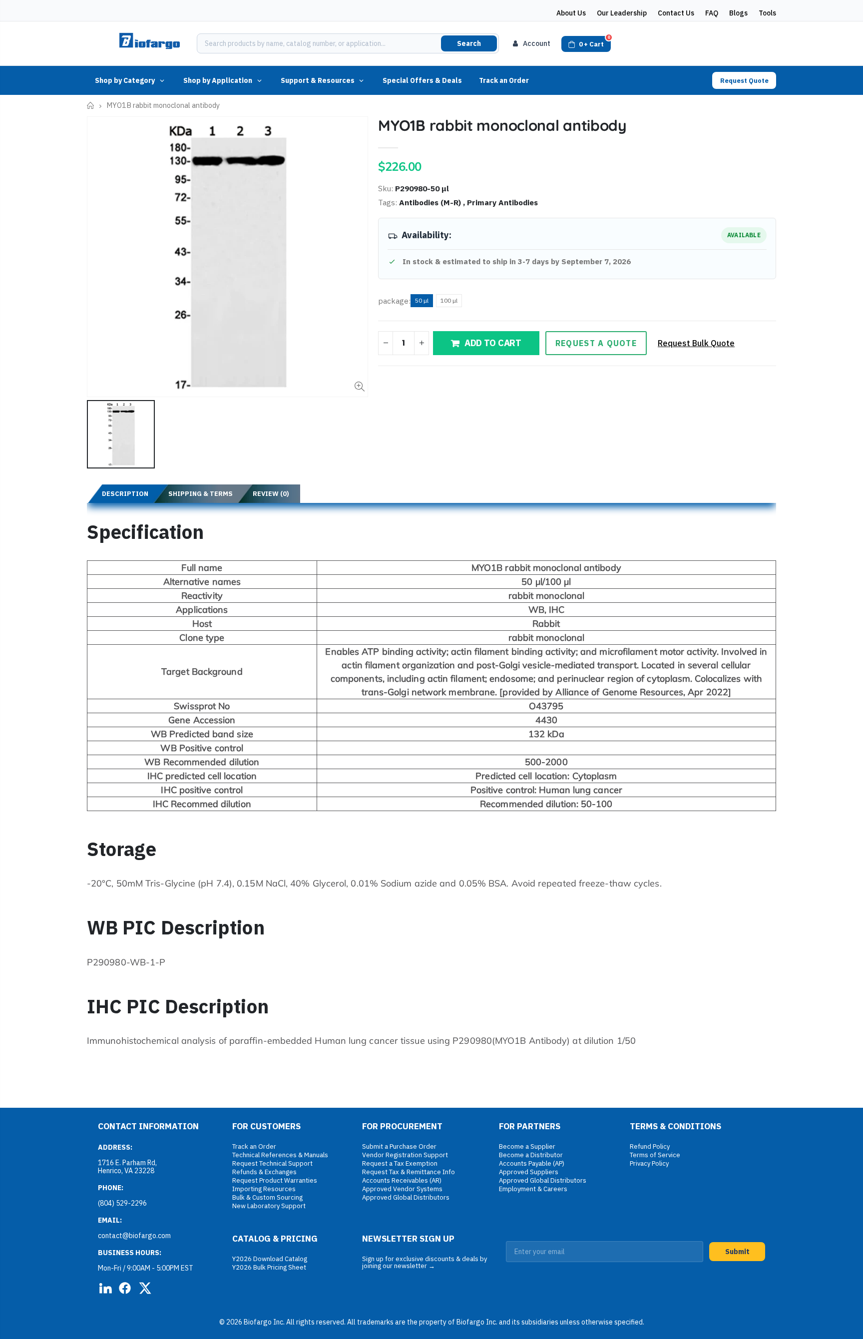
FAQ (711, 12)
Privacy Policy (649, 1163)
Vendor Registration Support (405, 1155)
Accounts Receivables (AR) (401, 1180)
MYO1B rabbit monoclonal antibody (502, 125)
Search (469, 43)
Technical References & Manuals (280, 1155)
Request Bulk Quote (696, 343)
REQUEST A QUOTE (596, 343)
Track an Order (504, 80)
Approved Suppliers (528, 1172)
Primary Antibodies (502, 202)
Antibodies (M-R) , (433, 202)
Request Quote (744, 80)
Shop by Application (217, 80)
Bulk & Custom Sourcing (267, 1197)
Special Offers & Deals (422, 80)
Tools (767, 12)
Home (90, 105)
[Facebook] (125, 1288)
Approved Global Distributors (405, 1197)
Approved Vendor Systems (402, 1189)
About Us (571, 12)
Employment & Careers (533, 1189)
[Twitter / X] (145, 1288)
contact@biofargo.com (134, 1235)
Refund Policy (650, 1146)
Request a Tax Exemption (399, 1163)
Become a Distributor (531, 1155)
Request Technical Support (272, 1163)
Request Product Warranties (274, 1180)
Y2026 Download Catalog (269, 1259)
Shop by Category (125, 80)
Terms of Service (655, 1155)
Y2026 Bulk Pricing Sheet (269, 1267)
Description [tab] (125, 493)
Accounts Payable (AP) (531, 1163)
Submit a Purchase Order (399, 1146)
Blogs (738, 12)
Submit (737, 1251)
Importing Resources (264, 1189)
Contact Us (676, 12)
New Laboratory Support (269, 1206)
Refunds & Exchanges (264, 1172)
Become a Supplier (527, 1146)
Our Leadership (622, 12)
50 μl (422, 300)
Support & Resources (318, 80)
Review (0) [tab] (271, 493)
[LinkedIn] (105, 1288)
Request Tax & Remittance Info (408, 1172)
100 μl (448, 300)
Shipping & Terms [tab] (200, 493)
